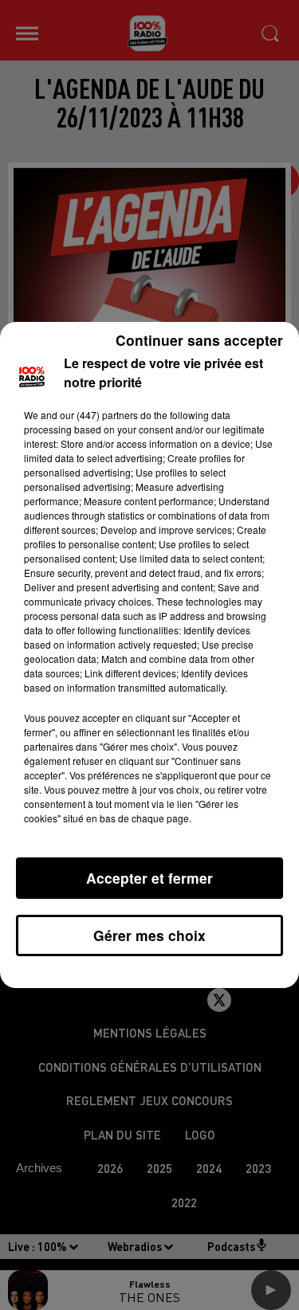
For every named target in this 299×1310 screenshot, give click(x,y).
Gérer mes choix (149, 935)
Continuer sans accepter (199, 340)
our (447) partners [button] (99, 415)
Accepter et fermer (149, 878)
